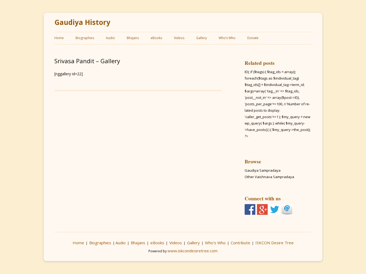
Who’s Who (227, 38)
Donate (253, 38)
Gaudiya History (82, 22)
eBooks (156, 38)
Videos (179, 38)
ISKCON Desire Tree (274, 242)
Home (59, 38)
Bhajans (133, 38)
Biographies (85, 38)
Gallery (201, 38)
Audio (110, 38)
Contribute (240, 242)
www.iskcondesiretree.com (192, 250)
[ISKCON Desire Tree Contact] (287, 209)
